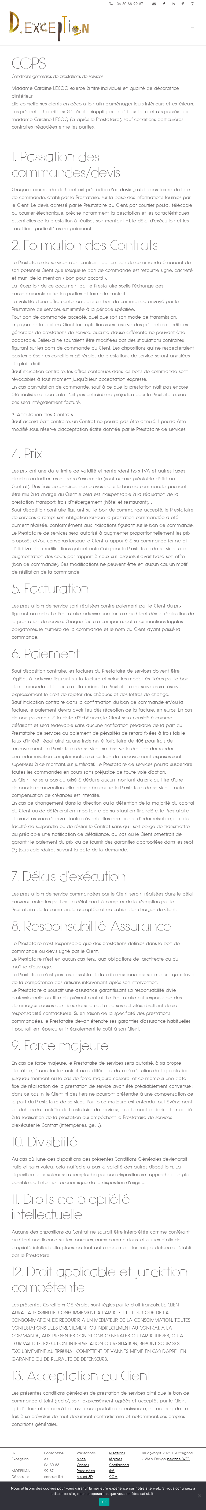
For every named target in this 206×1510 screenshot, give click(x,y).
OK (104, 1502)
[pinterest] (183, 4)
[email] (154, 4)
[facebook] (164, 4)
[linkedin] (173, 4)
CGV (113, 1477)
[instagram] (192, 4)
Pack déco (86, 1471)
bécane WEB (178, 1459)
